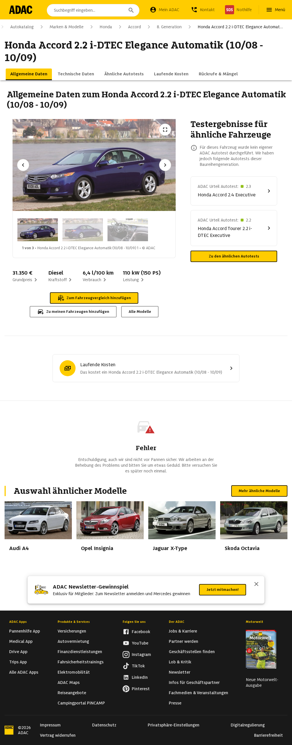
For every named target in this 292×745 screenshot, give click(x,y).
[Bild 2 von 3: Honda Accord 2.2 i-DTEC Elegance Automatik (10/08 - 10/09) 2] (82, 230)
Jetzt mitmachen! (222, 589)
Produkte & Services (74, 622)
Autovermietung (73, 641)
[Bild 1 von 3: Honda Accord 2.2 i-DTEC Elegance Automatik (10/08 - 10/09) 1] (37, 230)
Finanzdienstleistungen (80, 651)
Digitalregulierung (248, 725)
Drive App (18, 651)
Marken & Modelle (67, 26)
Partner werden (183, 641)
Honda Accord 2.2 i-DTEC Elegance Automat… (240, 26)
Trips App (18, 662)
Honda (106, 26)
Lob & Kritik (180, 662)
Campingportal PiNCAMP (81, 703)
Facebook (141, 631)
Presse (175, 703)
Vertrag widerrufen (58, 735)
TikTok (138, 666)
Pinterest (141, 688)
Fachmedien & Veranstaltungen (198, 692)
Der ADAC (176, 622)
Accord (134, 26)
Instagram (141, 654)
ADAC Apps (18, 622)
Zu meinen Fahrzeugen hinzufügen (77, 311)
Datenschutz (104, 725)
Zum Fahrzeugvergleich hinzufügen (98, 297)
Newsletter (179, 672)
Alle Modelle (140, 311)
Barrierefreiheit (268, 735)
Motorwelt (254, 622)
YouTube (140, 643)
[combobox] (93, 10)
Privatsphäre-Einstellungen (173, 725)
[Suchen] (131, 10)
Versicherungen (72, 631)
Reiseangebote (72, 692)
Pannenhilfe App (24, 631)
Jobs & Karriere (183, 631)
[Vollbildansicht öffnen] (165, 130)
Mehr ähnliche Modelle (259, 490)
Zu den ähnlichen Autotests (234, 256)
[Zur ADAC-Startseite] (20, 9)
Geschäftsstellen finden (192, 651)
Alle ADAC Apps (23, 672)
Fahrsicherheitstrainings (81, 662)
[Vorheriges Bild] (23, 165)
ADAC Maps (69, 682)
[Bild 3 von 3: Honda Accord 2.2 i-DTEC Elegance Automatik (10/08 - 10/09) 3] (128, 230)
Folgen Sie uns (134, 622)
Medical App (21, 641)
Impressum (50, 725)
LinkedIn (140, 677)
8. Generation (169, 26)
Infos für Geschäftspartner (194, 682)
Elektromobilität (74, 672)
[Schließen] (256, 585)
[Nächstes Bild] (165, 165)
